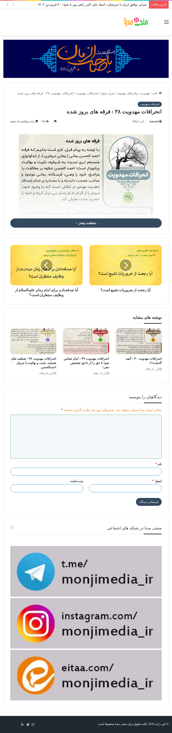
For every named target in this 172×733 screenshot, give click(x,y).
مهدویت (145, 93)
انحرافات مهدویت (87, 93)
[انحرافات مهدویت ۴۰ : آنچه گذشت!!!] (139, 341)
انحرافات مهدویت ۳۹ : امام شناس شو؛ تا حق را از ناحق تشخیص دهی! (86, 363)
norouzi (154, 121)
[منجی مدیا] (136, 22)
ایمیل (157, 481)
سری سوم (108, 93)
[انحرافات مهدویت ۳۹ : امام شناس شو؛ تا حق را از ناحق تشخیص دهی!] (86, 341)
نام (158, 464)
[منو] (166, 24)
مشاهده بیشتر (87, 223)
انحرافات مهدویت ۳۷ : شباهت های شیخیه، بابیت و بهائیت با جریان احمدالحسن (33, 363)
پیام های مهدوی (127, 93)
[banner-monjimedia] (86, 58)
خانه (155, 93)
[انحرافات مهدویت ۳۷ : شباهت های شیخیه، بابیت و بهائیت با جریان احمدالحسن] (33, 341)
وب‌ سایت (76, 481)
